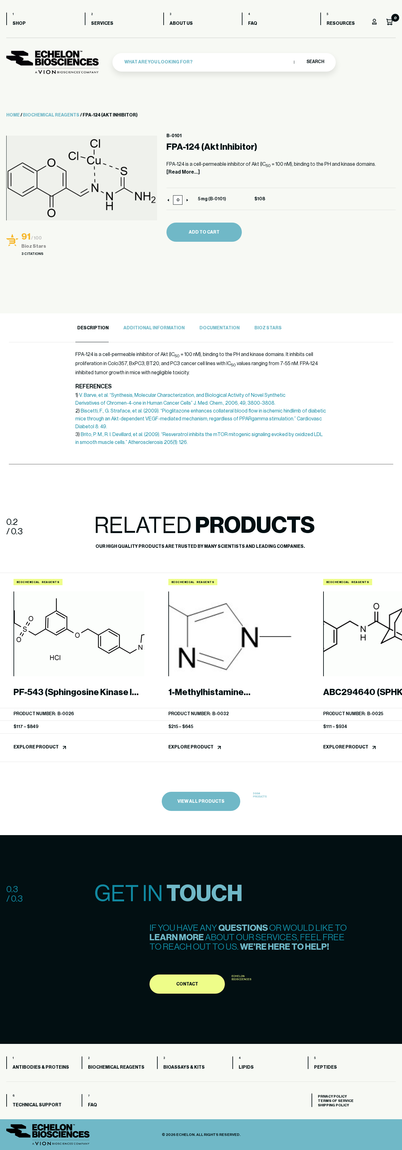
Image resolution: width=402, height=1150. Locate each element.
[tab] (92, 328)
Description (93, 328)
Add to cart (204, 232)
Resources (341, 23)
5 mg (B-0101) (212, 199)
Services (102, 23)
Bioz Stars (268, 328)
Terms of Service (336, 1101)
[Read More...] (183, 172)
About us (181, 23)
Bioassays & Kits (184, 1067)
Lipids (246, 1067)
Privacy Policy (332, 1096)
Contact (187, 984)
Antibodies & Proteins (41, 1067)
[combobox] (207, 62)
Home (13, 115)
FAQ (252, 23)
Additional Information (154, 328)
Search (315, 62)
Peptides (325, 1067)
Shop (19, 23)
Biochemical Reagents (51, 115)
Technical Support (37, 1105)
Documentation (219, 328)
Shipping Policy (333, 1105)
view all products (201, 801)
